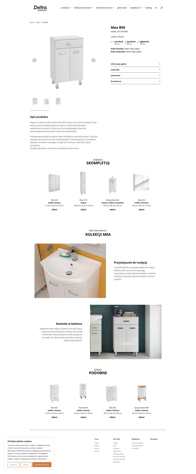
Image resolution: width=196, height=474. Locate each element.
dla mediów (135, 448)
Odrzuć (26, 464)
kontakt (97, 451)
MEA (38, 22)
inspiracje (116, 448)
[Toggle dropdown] (70, 8)
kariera (97, 448)
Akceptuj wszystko (42, 464)
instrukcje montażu (119, 459)
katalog (149, 7)
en (156, 7)
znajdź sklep (117, 451)
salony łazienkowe (137, 443)
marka (96, 443)
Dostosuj (13, 464)
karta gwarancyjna (118, 454)
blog (114, 445)
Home (32, 22)
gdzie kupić (122, 7)
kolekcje (97, 445)
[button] (135, 64)
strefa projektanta (137, 445)
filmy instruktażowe (119, 456)
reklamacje (116, 462)
